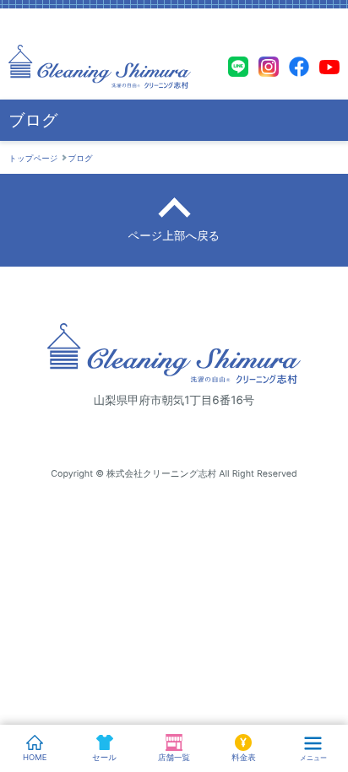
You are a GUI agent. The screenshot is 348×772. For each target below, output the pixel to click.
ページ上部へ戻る (174, 236)
